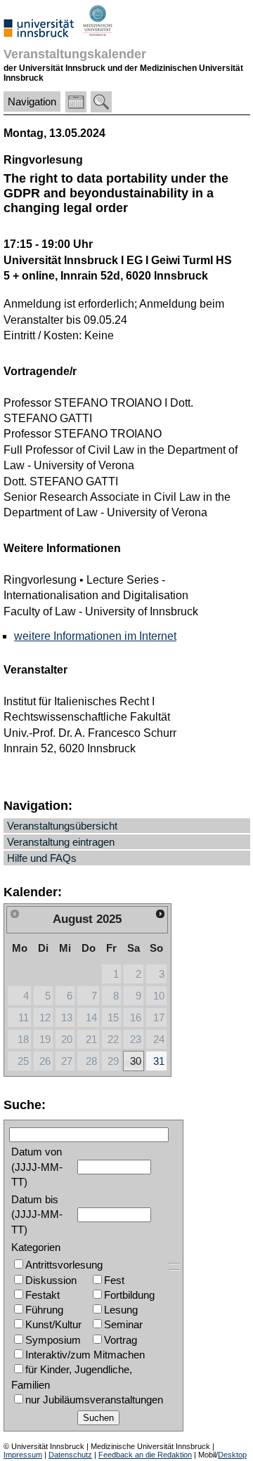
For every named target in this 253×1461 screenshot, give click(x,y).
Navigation (32, 101)
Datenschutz (70, 1454)
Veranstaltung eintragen (61, 842)
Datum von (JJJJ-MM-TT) (37, 1167)
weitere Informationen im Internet (95, 636)
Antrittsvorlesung (64, 1265)
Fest (114, 1280)
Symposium (53, 1340)
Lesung (121, 1310)
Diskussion (51, 1280)
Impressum (23, 1454)
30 (135, 1061)
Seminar (123, 1324)
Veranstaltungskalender (75, 53)
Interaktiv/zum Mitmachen (85, 1355)
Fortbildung (129, 1295)
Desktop (232, 1454)
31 (158, 1061)
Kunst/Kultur (53, 1324)
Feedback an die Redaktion (145, 1454)
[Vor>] (161, 914)
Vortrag (120, 1340)
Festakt (42, 1295)
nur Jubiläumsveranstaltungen (94, 1400)
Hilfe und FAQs (42, 858)
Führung (44, 1310)
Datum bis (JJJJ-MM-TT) (37, 1214)
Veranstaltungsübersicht (62, 826)
